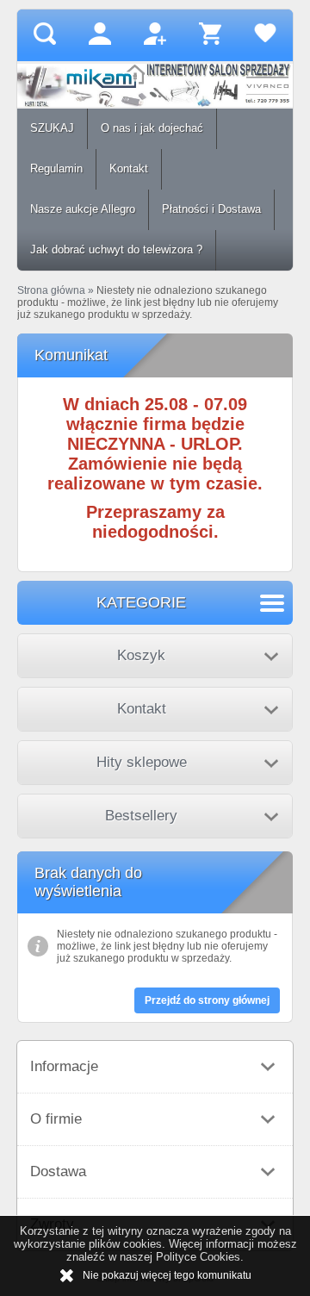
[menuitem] (52, 129)
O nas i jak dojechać (152, 128)
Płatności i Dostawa (211, 208)
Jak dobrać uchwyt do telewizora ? (116, 249)
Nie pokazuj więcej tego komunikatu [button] (167, 1275)
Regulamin (56, 168)
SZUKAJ (52, 128)
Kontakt (128, 168)
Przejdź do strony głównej (207, 1000)
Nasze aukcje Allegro (82, 208)
